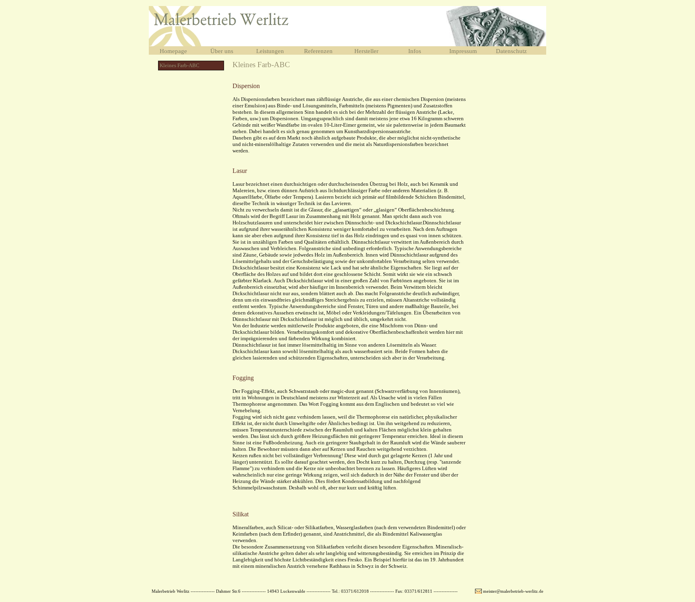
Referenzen (318, 51)
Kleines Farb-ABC (179, 65)
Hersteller (366, 51)
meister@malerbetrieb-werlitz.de (513, 591)
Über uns (221, 51)
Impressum (463, 51)
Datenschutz (511, 51)
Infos (414, 51)
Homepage (173, 51)
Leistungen (270, 51)
